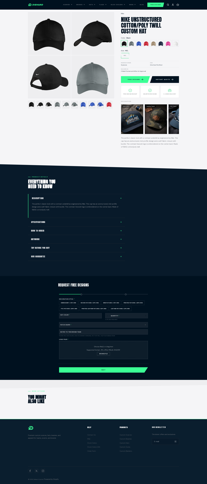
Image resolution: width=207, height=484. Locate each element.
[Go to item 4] (57, 104)
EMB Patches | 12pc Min (111, 303)
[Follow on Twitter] (36, 471)
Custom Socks (125, 447)
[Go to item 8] (91, 104)
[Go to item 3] (48, 104)
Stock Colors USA (93, 447)
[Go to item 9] (100, 104)
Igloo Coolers (117, 4)
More (131, 4)
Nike (122, 13)
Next (103, 370)
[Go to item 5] (66, 104)
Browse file (103, 353)
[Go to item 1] (31, 104)
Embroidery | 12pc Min (68, 303)
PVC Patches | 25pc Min (69, 308)
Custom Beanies (126, 439)
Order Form (91, 451)
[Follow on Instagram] (43, 471)
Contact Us (91, 435)
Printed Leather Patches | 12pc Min (94, 308)
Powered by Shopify (51, 479)
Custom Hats (124, 443)
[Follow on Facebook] (30, 471)
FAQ (88, 439)
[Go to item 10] (109, 104)
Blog (142, 4)
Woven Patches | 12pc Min (90, 303)
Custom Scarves (126, 435)
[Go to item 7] (83, 104)
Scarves (66, 4)
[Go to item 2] (40, 104)
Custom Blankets (126, 451)
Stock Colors (92, 443)
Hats (91, 4)
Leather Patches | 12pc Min (120, 308)
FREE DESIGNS (155, 4)
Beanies (79, 4)
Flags (101, 4)
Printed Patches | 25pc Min (133, 303)
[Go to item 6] (74, 104)
